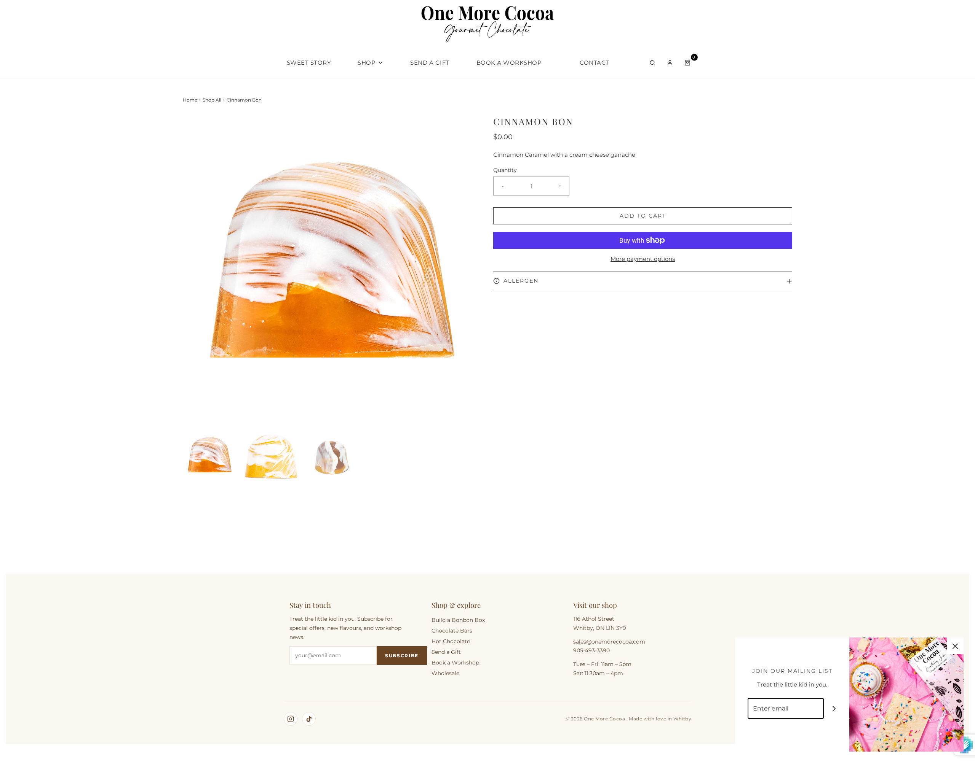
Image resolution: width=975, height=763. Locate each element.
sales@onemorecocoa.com (609, 641)
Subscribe (402, 655)
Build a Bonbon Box (458, 620)
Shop (367, 62)
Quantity (505, 170)
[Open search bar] (652, 63)
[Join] (834, 708)
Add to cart (643, 215)
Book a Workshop (509, 62)
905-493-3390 (591, 650)
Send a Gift (430, 62)
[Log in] (670, 63)
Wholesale (445, 673)
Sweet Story (309, 62)
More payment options (643, 258)
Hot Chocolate (451, 641)
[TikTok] (309, 719)
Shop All (212, 100)
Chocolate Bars (452, 630)
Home (190, 100)
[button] (210, 455)
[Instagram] (290, 719)
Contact (594, 62)
